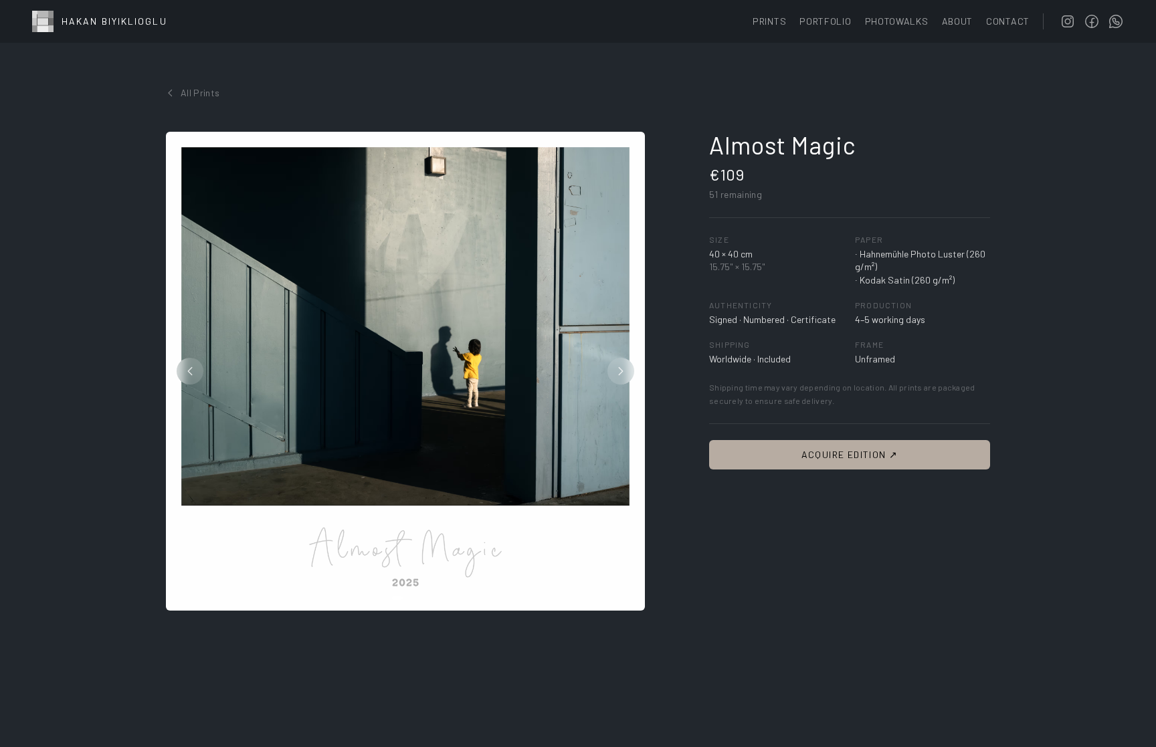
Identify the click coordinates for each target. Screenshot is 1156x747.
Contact (1008, 21)
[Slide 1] (397, 598)
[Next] (620, 371)
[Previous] (190, 371)
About (957, 21)
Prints (769, 21)
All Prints (200, 92)
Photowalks (897, 21)
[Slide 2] (409, 598)
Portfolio (825, 21)
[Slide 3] (417, 598)
